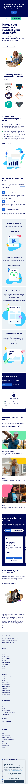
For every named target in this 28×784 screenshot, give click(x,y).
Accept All (14, 782)
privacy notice (18, 770)
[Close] (23, 761)
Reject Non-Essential (14, 778)
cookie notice (11, 770)
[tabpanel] (14, 548)
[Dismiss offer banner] (24, 2)
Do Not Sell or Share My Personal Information (14, 774)
